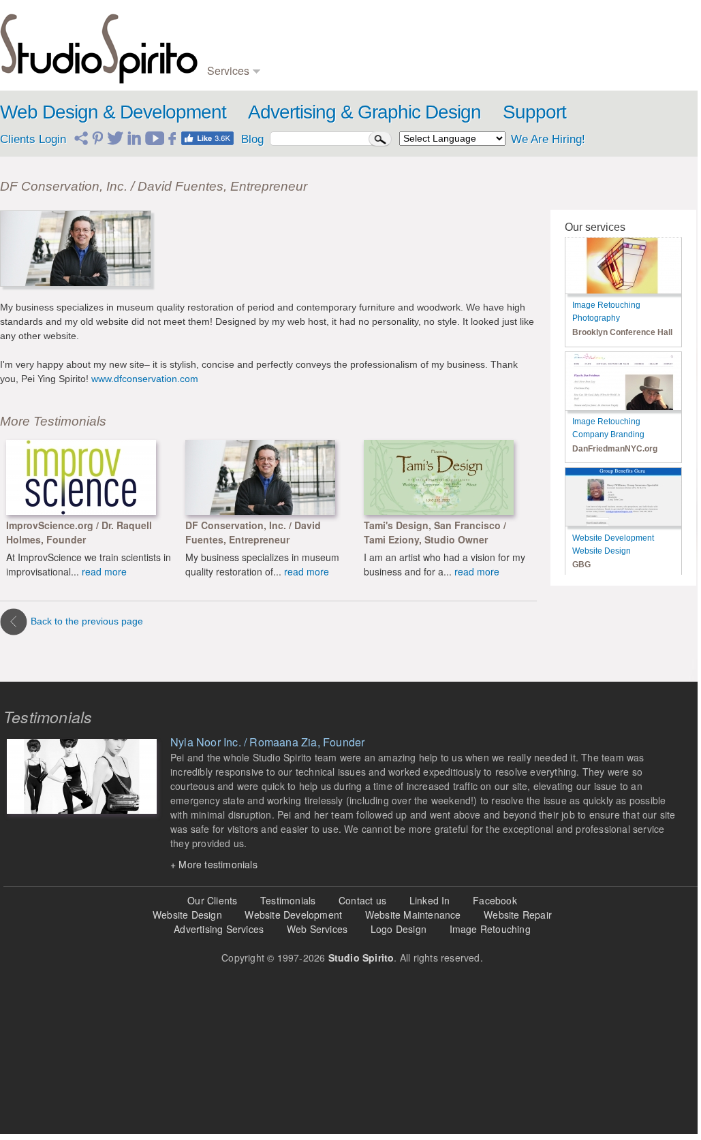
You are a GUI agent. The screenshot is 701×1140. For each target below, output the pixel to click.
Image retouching (413, 67)
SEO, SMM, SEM (517, 40)
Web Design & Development (113, 112)
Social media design (521, 67)
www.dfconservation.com (144, 378)
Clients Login (33, 139)
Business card (304, 54)
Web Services (317, 929)
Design (221, 26)
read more (104, 571)
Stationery (296, 67)
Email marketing (514, 54)
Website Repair (518, 914)
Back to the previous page (87, 621)
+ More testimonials (214, 864)
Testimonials (609, 54)
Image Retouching (606, 305)
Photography (404, 54)
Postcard (396, 40)
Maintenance (232, 54)
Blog (490, 26)
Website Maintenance (413, 914)
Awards (599, 40)
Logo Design (398, 929)
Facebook (495, 900)
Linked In (429, 900)
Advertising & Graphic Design (364, 112)
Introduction (608, 26)
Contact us (362, 900)
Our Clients (212, 900)
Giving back (608, 67)
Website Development (613, 538)
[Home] (99, 45)
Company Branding (608, 434)
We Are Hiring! (548, 139)
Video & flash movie (418, 26)
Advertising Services (219, 929)
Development (233, 40)
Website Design (601, 551)
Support (534, 112)
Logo (285, 26)
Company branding (313, 40)
